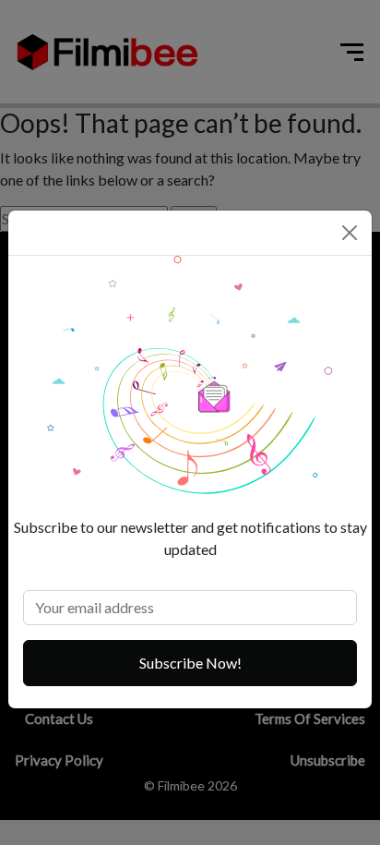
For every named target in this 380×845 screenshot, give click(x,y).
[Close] (349, 232)
